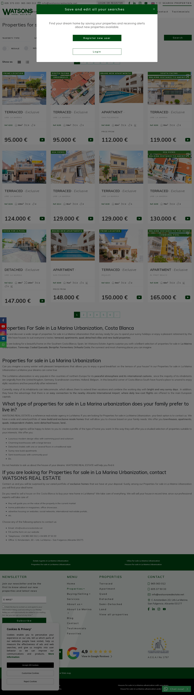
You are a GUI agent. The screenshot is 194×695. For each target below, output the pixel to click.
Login (97, 51)
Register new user (97, 37)
